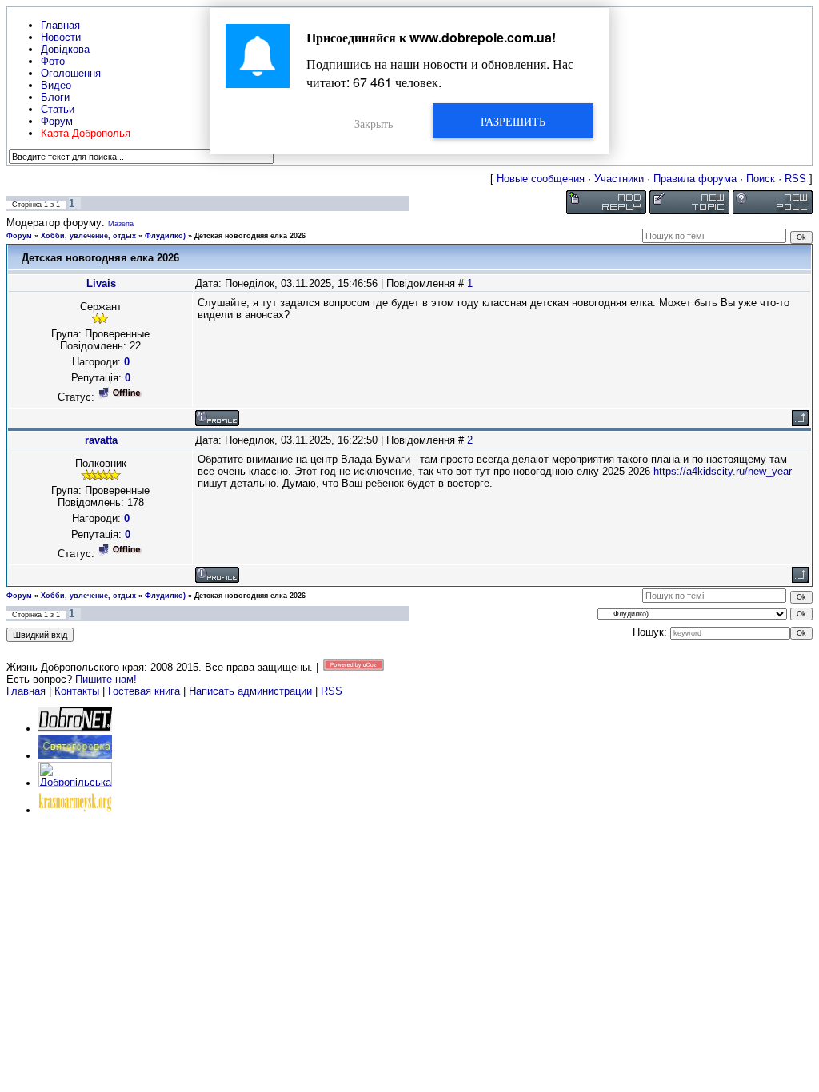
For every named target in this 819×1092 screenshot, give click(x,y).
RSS (795, 179)
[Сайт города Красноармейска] (75, 810)
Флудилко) (165, 236)
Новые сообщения (541, 179)
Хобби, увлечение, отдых (88, 236)
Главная (26, 691)
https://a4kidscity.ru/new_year (722, 471)
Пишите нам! (106, 679)
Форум (19, 236)
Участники (619, 179)
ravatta (101, 440)
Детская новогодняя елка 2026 (250, 236)
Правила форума (695, 179)
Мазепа (121, 224)
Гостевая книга (144, 691)
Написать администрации (252, 691)
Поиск (760, 179)
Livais (101, 283)
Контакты (76, 691)
